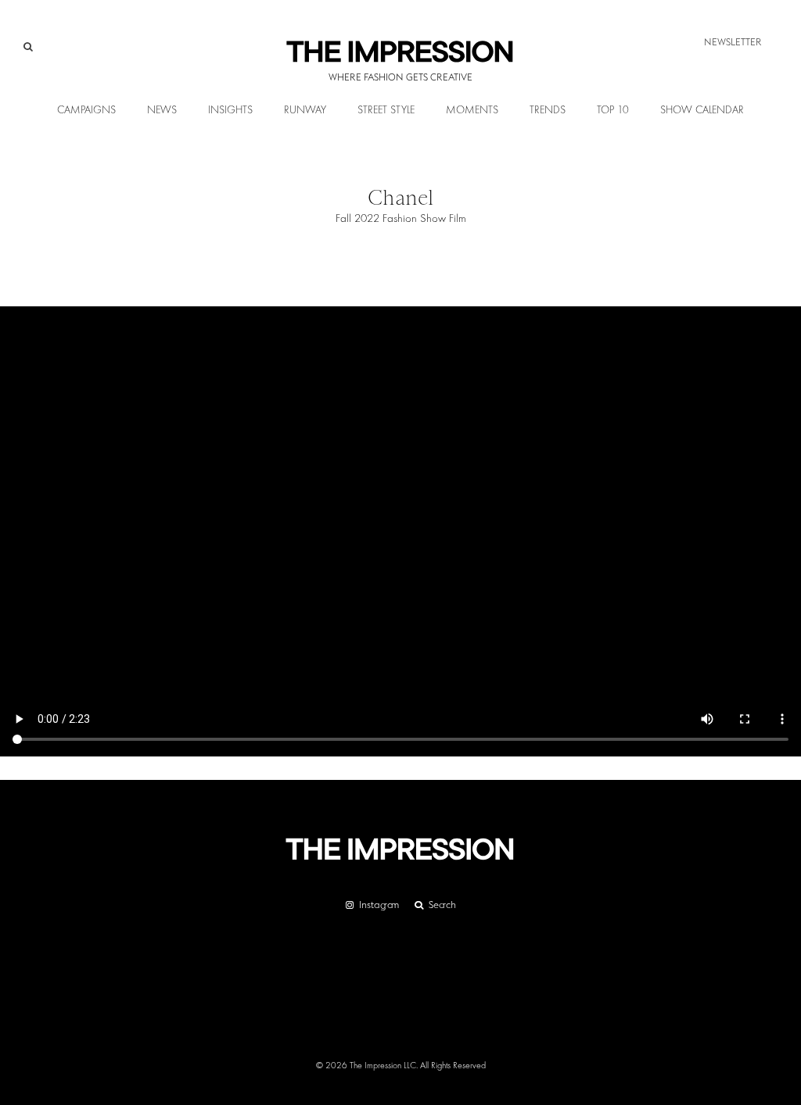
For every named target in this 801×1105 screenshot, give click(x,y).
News (162, 110)
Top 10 (613, 110)
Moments (472, 110)
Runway (305, 110)
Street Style (386, 110)
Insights (230, 110)
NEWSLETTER (733, 42)
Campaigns (86, 110)
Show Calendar (702, 110)
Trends (548, 110)
